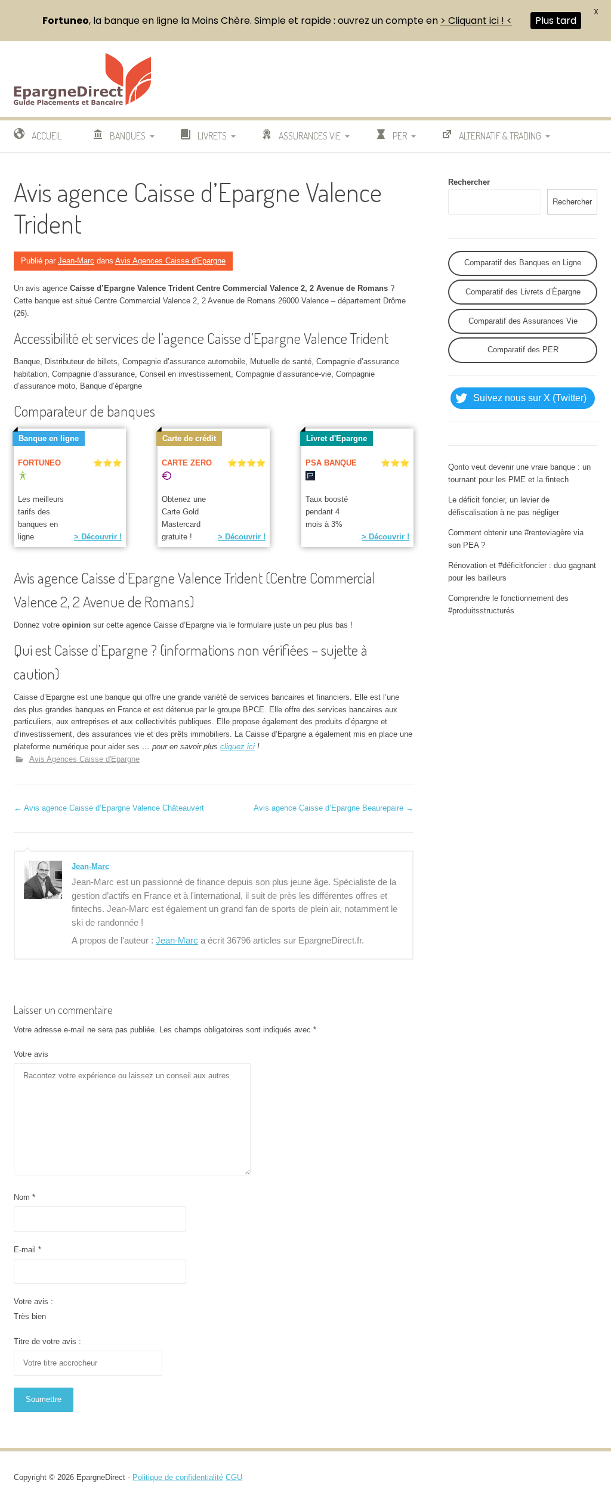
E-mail (27, 1249)
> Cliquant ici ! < (476, 20)
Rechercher (469, 182)
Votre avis (31, 1054)
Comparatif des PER (522, 349)
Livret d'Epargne (336, 438)
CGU (234, 1477)
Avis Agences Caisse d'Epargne (170, 260)
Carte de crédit (189, 438)
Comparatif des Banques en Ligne (522, 262)
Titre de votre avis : (47, 1341)
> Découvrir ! (98, 536)
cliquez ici (237, 746)
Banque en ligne (48, 438)
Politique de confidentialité (177, 1477)
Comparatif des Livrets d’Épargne (523, 291)
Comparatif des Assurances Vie (523, 321)
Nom (24, 1197)
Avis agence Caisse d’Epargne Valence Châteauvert (109, 807)
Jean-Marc (76, 260)
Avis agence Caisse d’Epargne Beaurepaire (333, 807)
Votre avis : (33, 1301)
